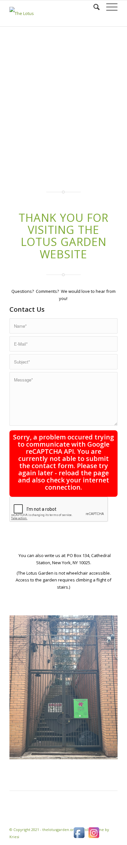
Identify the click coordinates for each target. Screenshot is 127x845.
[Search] (93, 6)
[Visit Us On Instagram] (93, 838)
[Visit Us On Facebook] (79, 838)
